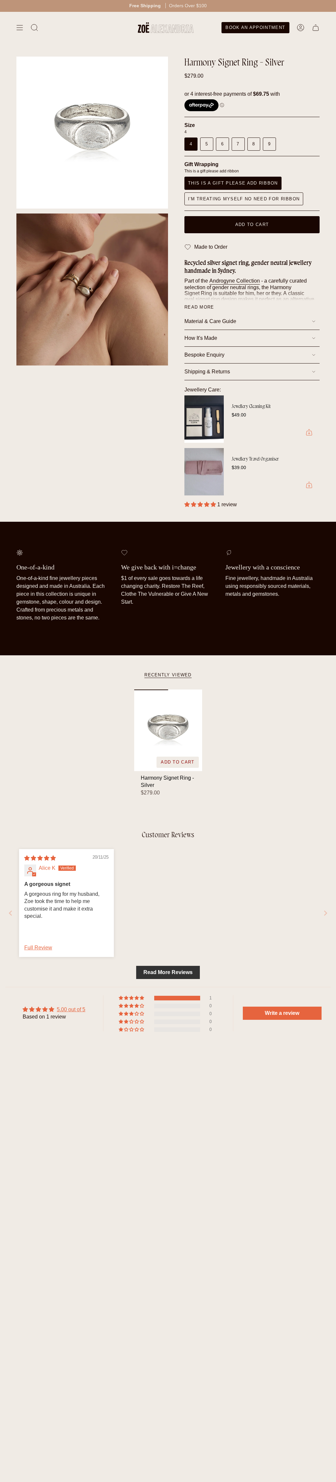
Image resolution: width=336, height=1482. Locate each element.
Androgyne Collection (234, 281)
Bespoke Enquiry (204, 355)
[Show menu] (19, 27)
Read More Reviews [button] (168, 972)
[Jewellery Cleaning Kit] (204, 419)
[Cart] (315, 27)
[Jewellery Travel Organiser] (204, 471)
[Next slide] (325, 913)
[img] (40, 858)
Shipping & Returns (207, 371)
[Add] (309, 432)
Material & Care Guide (210, 321)
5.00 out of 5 (71, 1009)
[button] (200, 504)
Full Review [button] (38, 947)
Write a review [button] (282, 1013)
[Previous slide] (10, 913)
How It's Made (200, 338)
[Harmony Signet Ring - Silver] (168, 730)
